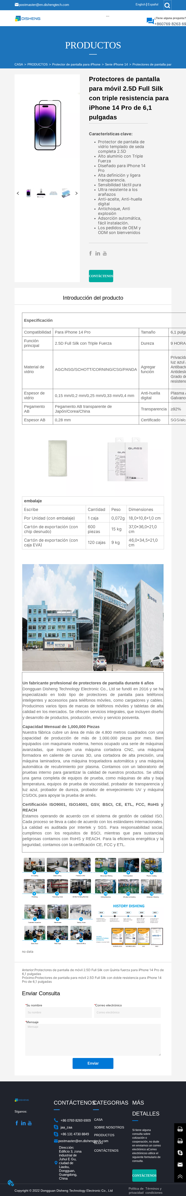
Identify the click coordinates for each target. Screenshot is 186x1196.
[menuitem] (107, 16)
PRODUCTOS (37, 64)
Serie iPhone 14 (116, 64)
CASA (19, 64)
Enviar (93, 1063)
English (140, 4)
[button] (107, 16)
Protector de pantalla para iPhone (76, 64)
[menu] (107, 16)
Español (153, 4)
